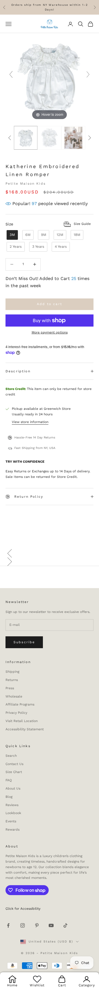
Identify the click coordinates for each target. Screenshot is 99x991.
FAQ (9, 780)
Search (11, 756)
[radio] (12, 235)
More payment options (50, 332)
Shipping (12, 672)
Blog (9, 797)
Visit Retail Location (22, 721)
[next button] (89, 138)
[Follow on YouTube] (51, 925)
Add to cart (49, 304)
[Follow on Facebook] (8, 925)
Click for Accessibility (23, 909)
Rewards (13, 829)
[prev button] (10, 138)
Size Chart (14, 772)
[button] (50, 553)
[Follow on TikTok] (65, 925)
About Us (13, 788)
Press (10, 688)
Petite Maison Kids (26, 183)
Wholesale (14, 696)
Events (11, 821)
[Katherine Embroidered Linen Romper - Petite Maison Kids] (50, 138)
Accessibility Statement (25, 729)
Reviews (12, 805)
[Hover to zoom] (50, 77)
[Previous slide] (11, 74)
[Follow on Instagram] (22, 925)
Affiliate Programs (20, 704)
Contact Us (14, 764)
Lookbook (13, 813)
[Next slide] (88, 74)
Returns (12, 680)
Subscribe (24, 642)
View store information (30, 422)
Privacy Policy (16, 713)
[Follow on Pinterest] (37, 925)
